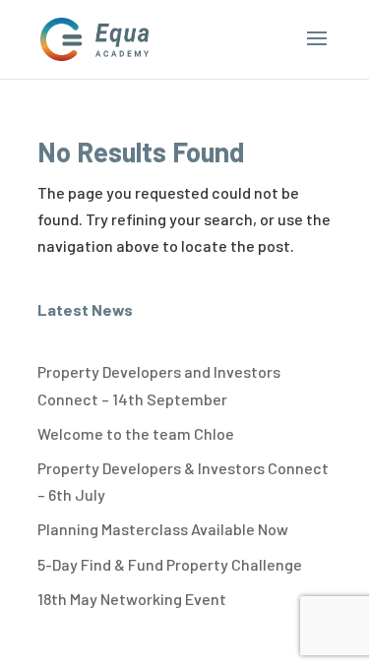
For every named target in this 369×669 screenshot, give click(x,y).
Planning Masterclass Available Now (162, 528)
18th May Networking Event (131, 598)
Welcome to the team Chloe (135, 433)
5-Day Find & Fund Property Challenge (169, 564)
